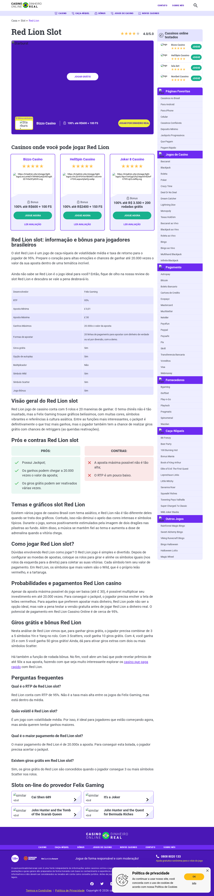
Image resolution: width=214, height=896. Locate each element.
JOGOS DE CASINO (124, 13)
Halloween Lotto (169, 550)
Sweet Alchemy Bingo (172, 532)
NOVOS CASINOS (150, 13)
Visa (163, 367)
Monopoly (166, 211)
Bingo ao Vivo (168, 248)
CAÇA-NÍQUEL (82, 13)
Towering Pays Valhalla (173, 499)
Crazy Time (166, 186)
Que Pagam (167, 141)
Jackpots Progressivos (172, 135)
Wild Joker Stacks (170, 512)
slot (23, 20)
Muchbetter (167, 311)
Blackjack (166, 167)
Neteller (165, 317)
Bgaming (165, 387)
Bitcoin (164, 280)
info (194, 883)
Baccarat (165, 161)
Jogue (196, 46)
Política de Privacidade (70, 890)
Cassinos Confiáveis (171, 123)
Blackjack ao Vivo (170, 229)
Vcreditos (166, 361)
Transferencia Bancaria (173, 354)
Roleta (164, 173)
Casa (14, 20)
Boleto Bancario (169, 286)
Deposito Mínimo (169, 129)
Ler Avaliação (32, 224)
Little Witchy (167, 481)
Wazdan (165, 424)
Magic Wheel (167, 556)
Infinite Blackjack (169, 260)
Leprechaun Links (170, 475)
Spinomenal (167, 418)
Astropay (165, 274)
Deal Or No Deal (169, 192)
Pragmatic (166, 411)
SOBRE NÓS (178, 5)
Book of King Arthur (171, 462)
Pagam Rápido (168, 147)
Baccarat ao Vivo (169, 223)
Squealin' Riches (169, 493)
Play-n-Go (166, 399)
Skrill (163, 348)
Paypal (164, 330)
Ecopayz (165, 299)
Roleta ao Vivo (168, 235)
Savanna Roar (168, 487)
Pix (162, 342)
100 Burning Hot (169, 450)
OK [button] (194, 876)
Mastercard (167, 305)
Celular (164, 116)
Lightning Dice (168, 204)
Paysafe (165, 336)
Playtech (165, 405)
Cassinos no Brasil (170, 98)
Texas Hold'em (168, 217)
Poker (164, 180)
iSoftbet (165, 393)
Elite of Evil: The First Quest (174, 468)
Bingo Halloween (169, 544)
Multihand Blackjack (171, 254)
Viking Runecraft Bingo (172, 538)
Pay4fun (165, 323)
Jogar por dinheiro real (134, 123)
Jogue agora (33, 215)
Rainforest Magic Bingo (173, 525)
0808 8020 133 (171, 856)
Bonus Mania (167, 456)
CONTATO (162, 5)
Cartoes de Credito (170, 292)
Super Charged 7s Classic (174, 506)
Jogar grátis (82, 76)
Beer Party (166, 444)
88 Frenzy (166, 437)
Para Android (167, 104)
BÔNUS (102, 13)
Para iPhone (167, 110)
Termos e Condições (39, 890)
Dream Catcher (168, 198)
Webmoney (166, 373)
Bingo (164, 242)
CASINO (62, 13)
